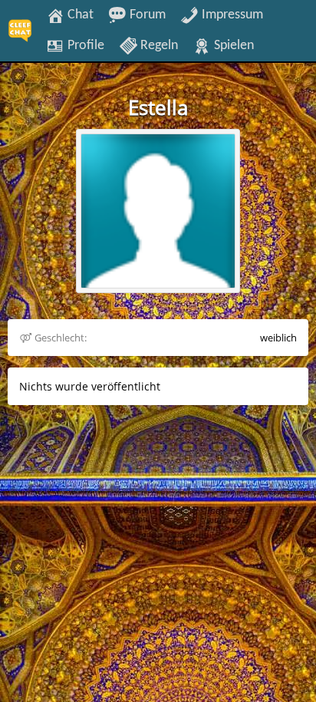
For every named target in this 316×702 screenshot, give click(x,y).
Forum (146, 14)
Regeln (157, 45)
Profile (84, 45)
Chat (79, 14)
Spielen (232, 45)
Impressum (231, 14)
